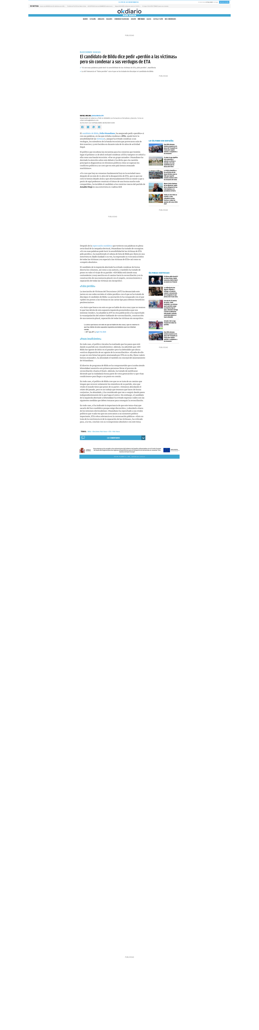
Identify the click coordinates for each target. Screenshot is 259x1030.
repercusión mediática (102, 246)
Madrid (85, 19)
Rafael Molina (85, 116)
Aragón (133, 19)
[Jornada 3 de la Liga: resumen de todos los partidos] (156, 324)
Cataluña (93, 19)
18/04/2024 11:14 (86, 123)
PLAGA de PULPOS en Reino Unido (76, 6)
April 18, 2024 (101, 332)
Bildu (89, 431)
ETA (110, 431)
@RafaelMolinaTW (97, 116)
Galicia (149, 19)
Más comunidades (170, 19)
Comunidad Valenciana (121, 19)
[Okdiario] (129, 11)
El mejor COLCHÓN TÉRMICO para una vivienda (155, 6)
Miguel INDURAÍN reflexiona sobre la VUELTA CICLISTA (130, 6)
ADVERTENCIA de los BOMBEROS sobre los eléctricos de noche (105, 6)
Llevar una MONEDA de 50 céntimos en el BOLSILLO (54, 6)
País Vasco (141, 19)
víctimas (100, 139)
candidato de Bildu (90, 133)
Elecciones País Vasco (100, 431)
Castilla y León (158, 19)
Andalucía (101, 19)
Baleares (109, 19)
